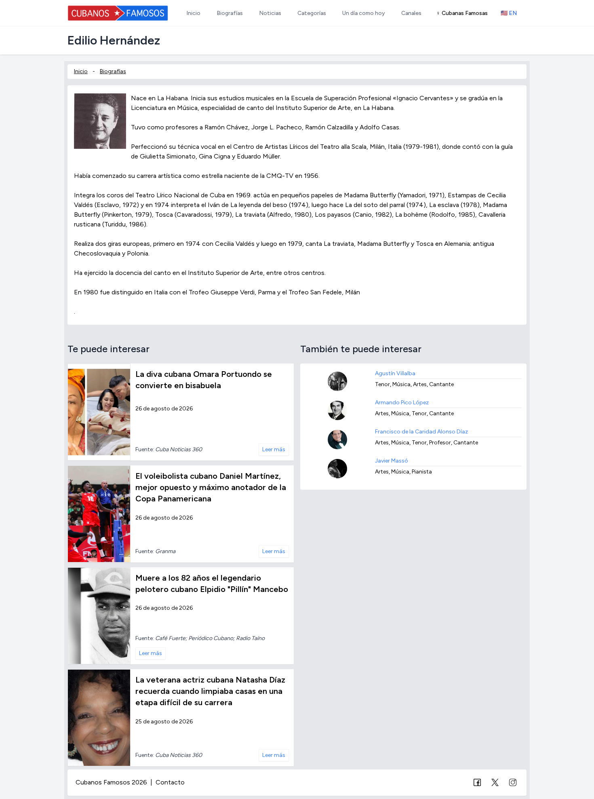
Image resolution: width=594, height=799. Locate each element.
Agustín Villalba (395, 373)
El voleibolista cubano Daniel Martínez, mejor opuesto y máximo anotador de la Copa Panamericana (210, 487)
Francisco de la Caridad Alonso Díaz (421, 431)
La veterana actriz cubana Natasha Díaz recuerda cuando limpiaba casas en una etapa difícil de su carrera (210, 691)
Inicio (81, 71)
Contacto (170, 782)
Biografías (113, 71)
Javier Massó (391, 460)
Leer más (273, 449)
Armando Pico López (402, 402)
